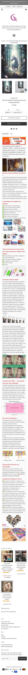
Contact (3, 636)
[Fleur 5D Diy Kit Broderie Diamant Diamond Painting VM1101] (7, 586)
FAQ (11, 133)
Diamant (18, 109)
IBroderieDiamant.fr (18, 666)
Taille (8, 109)
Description (5, 133)
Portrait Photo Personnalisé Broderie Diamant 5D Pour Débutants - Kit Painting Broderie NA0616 (7, 567)
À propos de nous (5, 621)
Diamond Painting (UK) (6, 644)
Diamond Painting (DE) (6, 646)
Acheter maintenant (14, 123)
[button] (6, 572)
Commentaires (4, 625)
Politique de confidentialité (7, 623)
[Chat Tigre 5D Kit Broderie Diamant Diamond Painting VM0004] (21, 556)
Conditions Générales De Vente (9, 638)
